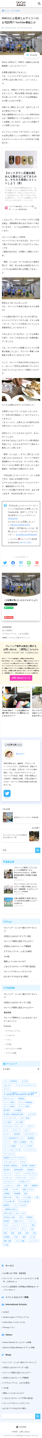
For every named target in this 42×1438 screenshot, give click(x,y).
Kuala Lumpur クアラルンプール (16, 1317)
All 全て (6, 1312)
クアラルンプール (13, 1031)
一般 (36, 1197)
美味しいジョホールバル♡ (15, 961)
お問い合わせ (24, 1432)
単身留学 (30, 1170)
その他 (6, 956)
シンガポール (8, 1185)
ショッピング (33, 1241)
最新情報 (7, 1013)
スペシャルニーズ (10, 1118)
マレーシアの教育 (10, 1146)
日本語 (6, 1189)
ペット (25, 1225)
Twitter (7, 798)
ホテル (6, 1225)
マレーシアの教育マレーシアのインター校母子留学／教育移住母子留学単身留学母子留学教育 (20, 1093)
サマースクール (9, 1154)
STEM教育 (17, 1110)
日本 (20, 1217)
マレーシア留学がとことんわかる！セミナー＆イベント (20, 1019)
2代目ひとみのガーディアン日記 (17, 936)
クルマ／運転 (20, 1241)
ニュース (26, 637)
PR (31, 1142)
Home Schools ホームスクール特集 (17, 1342)
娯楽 (19, 1233)
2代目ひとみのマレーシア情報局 (17, 946)
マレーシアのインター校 (12, 1150)
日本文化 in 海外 (9, 1217)
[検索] (37, 850)
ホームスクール (30, 1150)
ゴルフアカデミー (30, 1134)
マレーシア (7, 1174)
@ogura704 (13, 519)
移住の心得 (7, 1197)
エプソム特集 (11, 1053)
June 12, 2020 (25, 542)
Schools (7, 1026)
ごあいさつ (7, 1085)
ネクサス (23, 1162)
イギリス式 (31, 1114)
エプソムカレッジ (10, 1162)
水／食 (32, 1237)
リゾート (32, 1221)
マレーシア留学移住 (10, 1081)
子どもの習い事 (9, 1201)
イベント (7, 1142)
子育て (16, 1237)
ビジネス (15, 1189)
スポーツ (31, 1126)
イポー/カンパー (9, 1181)
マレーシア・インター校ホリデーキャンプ (20, 929)
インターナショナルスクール (25, 1085)
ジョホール (10, 1035)
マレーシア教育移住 (25, 1102)
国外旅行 (7, 1221)
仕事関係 (7, 1193)
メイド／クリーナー (10, 1229)
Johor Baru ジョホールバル (14, 1322)
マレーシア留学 (9, 1102)
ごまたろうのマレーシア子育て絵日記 (19, 966)
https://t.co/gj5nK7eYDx (20, 525)
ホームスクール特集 (14, 1049)
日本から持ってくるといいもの (14, 1213)
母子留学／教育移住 (10, 1166)
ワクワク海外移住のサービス (13, 1138)
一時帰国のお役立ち (10, 1209)
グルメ (24, 1229)
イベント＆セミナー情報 (17, 1297)
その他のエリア (24, 1181)
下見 (17, 1197)
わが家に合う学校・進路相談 (14, 1273)
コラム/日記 (15, 637)
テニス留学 (7, 1122)
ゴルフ (26, 1130)
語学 (18, 1185)
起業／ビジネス (28, 1189)
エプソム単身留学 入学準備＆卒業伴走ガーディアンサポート (21, 1288)
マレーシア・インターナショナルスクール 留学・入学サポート (21, 1280)
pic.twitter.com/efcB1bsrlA (26, 535)
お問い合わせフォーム (21, 678)
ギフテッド (16, 1130)
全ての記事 (6, 630)
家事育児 (7, 1205)
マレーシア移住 (24, 1106)
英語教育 (35, 1185)
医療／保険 (7, 1241)
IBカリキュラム (9, 1098)
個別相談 (31, 1138)
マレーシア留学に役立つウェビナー (19, 941)
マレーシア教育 (9, 1106)
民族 (5, 1233)
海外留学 (17, 1134)
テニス (6, 1130)
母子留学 (7, 1170)
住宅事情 (7, 1237)
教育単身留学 (18, 1170)
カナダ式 (25, 1081)
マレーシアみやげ (20, 1205)
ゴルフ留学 (19, 1122)
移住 (25, 1193)
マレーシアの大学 (26, 1146)
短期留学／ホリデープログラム (14, 1158)
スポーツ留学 (24, 1118)
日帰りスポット (19, 1221)
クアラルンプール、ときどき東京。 (16, 634)
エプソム (7, 1089)
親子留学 (7, 1110)
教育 (24, 1237)
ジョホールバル (21, 1178)
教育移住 (22, 1098)
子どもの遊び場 (24, 1201)
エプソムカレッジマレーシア (13, 1126)
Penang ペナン (9, 1327)
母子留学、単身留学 (28, 1166)
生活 (34, 1233)
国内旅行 (30, 1217)
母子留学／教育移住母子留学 (13, 1114)
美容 (33, 1225)
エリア (18, 1174)
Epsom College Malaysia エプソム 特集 (19, 1347)
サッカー (7, 1134)
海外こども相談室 (20, 1142)
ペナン (8, 1040)
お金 (31, 1229)
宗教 (12, 1233)
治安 (27, 1233)
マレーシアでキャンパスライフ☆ (18, 972)
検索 (37, 1416)
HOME (22, 1426)
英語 (25, 1185)
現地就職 (17, 1193)
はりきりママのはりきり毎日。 (17, 977)
